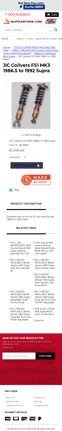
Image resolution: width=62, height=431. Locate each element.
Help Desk (11, 391)
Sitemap (38, 401)
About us (20, 39)
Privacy (30, 39)
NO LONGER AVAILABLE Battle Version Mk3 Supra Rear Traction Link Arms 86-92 (44, 280)
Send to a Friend (25, 165)
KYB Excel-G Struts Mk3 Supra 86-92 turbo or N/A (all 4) (45, 311)
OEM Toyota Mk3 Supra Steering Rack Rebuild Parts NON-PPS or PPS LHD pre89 (45, 248)
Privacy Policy (12, 401)
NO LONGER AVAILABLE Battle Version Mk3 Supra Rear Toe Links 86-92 (20, 265)
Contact (53, 39)
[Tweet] (10, 190)
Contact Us (39, 397)
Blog (60, 39)
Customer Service (41, 39)
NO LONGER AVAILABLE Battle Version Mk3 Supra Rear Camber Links (45, 264)
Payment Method (16, 412)
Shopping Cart (41, 405)
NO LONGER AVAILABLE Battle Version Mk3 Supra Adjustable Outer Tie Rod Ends (20, 297)
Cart (54, 14)
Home (6, 47)
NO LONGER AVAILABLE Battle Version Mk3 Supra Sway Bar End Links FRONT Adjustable (45, 297)
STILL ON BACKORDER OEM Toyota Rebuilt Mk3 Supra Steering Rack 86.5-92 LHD (20, 248)
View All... (39, 320)
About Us (10, 397)
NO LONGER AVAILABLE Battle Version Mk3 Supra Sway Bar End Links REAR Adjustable (20, 314)
